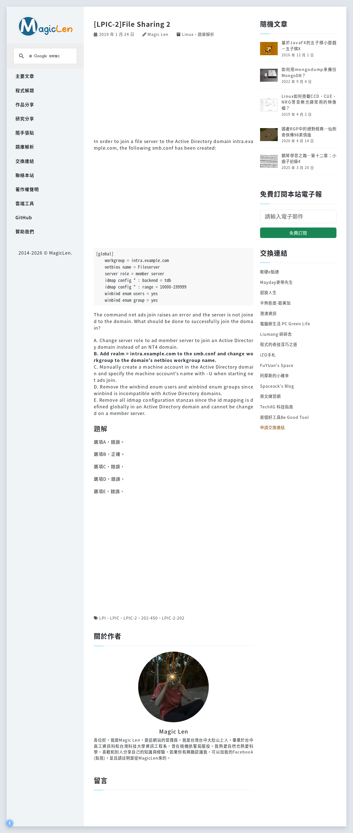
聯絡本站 (24, 175)
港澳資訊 (268, 313)
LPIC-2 (130, 618)
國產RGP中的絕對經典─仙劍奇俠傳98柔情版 (309, 131)
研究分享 (24, 118)
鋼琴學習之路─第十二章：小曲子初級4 (309, 158)
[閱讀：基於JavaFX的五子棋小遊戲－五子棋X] (269, 48)
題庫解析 (24, 146)
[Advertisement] (173, 87)
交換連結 (24, 161)
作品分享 (24, 104)
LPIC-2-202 (173, 618)
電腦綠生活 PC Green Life (285, 323)
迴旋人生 (268, 292)
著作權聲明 (27, 189)
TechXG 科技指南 (276, 406)
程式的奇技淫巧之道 (278, 344)
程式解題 (24, 90)
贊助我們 (24, 231)
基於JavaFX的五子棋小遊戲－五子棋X (309, 45)
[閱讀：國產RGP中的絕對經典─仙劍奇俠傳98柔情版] (269, 134)
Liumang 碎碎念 (276, 334)
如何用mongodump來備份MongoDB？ (309, 72)
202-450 (149, 618)
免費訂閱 (298, 232)
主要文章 (24, 76)
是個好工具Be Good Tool (284, 417)
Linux (188, 34)
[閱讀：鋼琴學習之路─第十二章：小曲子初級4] (269, 160)
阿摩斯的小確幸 (274, 375)
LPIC (114, 618)
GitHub (23, 217)
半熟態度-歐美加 (275, 303)
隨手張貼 (24, 132)
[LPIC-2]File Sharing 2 (132, 24)
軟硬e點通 (269, 271)
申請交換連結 (272, 427)
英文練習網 (270, 396)
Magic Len (158, 34)
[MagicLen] (45, 26)
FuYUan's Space (276, 365)
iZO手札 (268, 355)
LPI (102, 618)
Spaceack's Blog (277, 386)
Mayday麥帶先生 (276, 282)
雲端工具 (24, 203)
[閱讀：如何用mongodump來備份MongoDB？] (269, 75)
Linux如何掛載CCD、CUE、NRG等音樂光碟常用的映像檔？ (309, 102)
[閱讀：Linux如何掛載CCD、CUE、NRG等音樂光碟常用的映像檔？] (269, 104)
